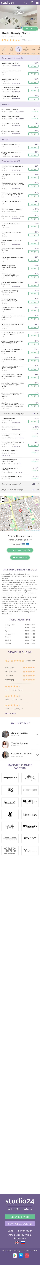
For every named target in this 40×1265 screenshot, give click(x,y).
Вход (10, 1230)
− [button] (3, 501)
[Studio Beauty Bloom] (17, 1242)
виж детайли (16, 65)
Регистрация (25, 1230)
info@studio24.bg (21, 1209)
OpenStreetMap (35, 530)
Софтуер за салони (20, 1224)
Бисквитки (20, 1238)
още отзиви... (11, 713)
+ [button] (3, 498)
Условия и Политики (20, 1234)
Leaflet (27, 530)
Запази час (30, 29)
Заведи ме (22, 557)
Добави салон (20, 1217)
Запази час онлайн (20, 550)
